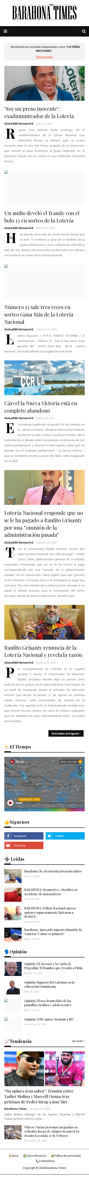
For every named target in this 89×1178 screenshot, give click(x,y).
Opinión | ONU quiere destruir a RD (48, 1019)
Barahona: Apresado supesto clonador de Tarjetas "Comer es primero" (53, 932)
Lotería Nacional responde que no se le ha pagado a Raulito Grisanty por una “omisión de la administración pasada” (43, 523)
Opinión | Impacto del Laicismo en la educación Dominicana (49, 984)
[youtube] (23, 845)
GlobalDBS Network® (18, 123)
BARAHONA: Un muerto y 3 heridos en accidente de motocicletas (50, 892)
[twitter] (65, 836)
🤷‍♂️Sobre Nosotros (34, 1156)
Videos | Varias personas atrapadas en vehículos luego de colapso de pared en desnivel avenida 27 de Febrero (51, 1131)
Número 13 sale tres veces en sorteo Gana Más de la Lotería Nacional (38, 314)
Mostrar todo (44, 57)
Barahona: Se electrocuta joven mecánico (53, 871)
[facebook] (23, 836)
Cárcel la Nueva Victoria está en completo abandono (40, 407)
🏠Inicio (14, 1156)
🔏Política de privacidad (66, 1156)
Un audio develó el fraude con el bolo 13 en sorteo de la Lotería (41, 216)
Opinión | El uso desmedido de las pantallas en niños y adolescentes (47, 1003)
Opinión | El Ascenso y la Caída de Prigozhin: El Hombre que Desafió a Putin (53, 966)
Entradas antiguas (65, 733)
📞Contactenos (45, 1161)
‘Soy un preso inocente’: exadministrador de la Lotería (39, 112)
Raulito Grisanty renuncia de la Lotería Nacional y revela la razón (43, 651)
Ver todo (77, 1041)
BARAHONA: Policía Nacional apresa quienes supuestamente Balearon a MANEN (50, 912)
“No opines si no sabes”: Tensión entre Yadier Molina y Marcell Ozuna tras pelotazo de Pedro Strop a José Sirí (38, 1096)
